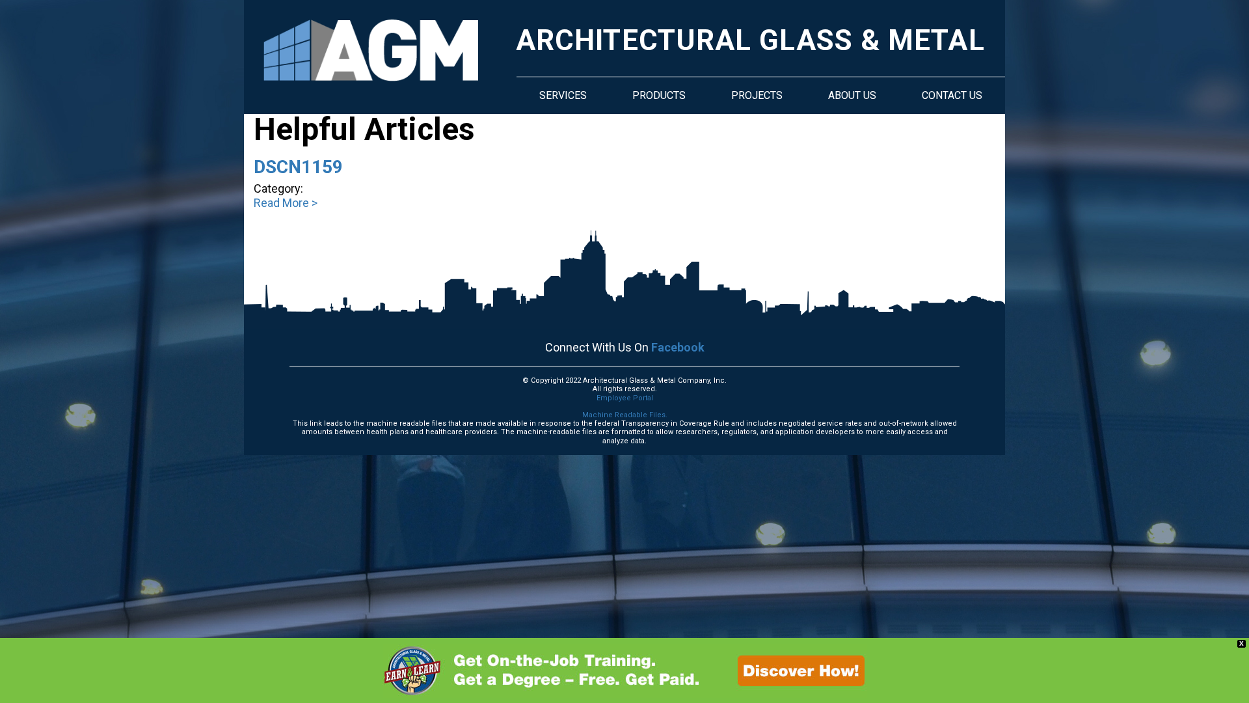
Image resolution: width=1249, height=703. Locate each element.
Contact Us (952, 95)
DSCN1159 (298, 167)
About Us (852, 95)
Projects (757, 95)
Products (659, 95)
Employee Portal (625, 398)
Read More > (285, 203)
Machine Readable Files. (624, 415)
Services (563, 95)
